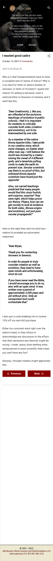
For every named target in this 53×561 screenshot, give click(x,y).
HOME (20, 45)
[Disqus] (26, 425)
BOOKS (32, 45)
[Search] (49, 8)
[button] (49, 56)
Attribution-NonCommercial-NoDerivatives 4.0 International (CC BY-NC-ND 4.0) (26, 552)
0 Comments (26, 61)
